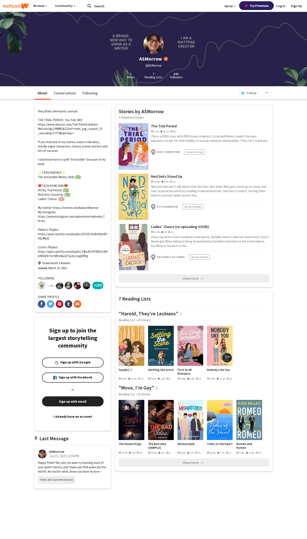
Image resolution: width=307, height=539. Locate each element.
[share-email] (77, 304)
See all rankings (194, 151)
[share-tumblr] (68, 304)
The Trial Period (164, 126)
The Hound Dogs (130, 444)
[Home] (16, 6)
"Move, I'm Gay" (136, 387)
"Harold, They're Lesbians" (148, 313)
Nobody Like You (218, 370)
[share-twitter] (50, 304)
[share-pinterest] (59, 304)
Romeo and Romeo (244, 445)
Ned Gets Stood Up (166, 176)
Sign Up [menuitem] (296, 6)
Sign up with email (72, 401)
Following (90, 93)
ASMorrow (56, 451)
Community (64, 6)
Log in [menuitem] (280, 6)
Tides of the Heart (220, 444)
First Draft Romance (185, 371)
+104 (98, 285)
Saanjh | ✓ (126, 370)
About (42, 93)
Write (229, 6)
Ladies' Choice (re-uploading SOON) (180, 226)
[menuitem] (249, 93)
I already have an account (72, 416)
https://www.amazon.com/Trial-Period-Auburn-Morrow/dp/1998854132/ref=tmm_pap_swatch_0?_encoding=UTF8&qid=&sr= (70, 128)
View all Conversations (56, 479)
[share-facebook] (41, 304)
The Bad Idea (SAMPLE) (157, 445)
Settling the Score (161, 370)
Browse (39, 6)
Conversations (65, 93)
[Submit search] (89, 6)
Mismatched (186, 444)
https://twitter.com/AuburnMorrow (75, 208)
